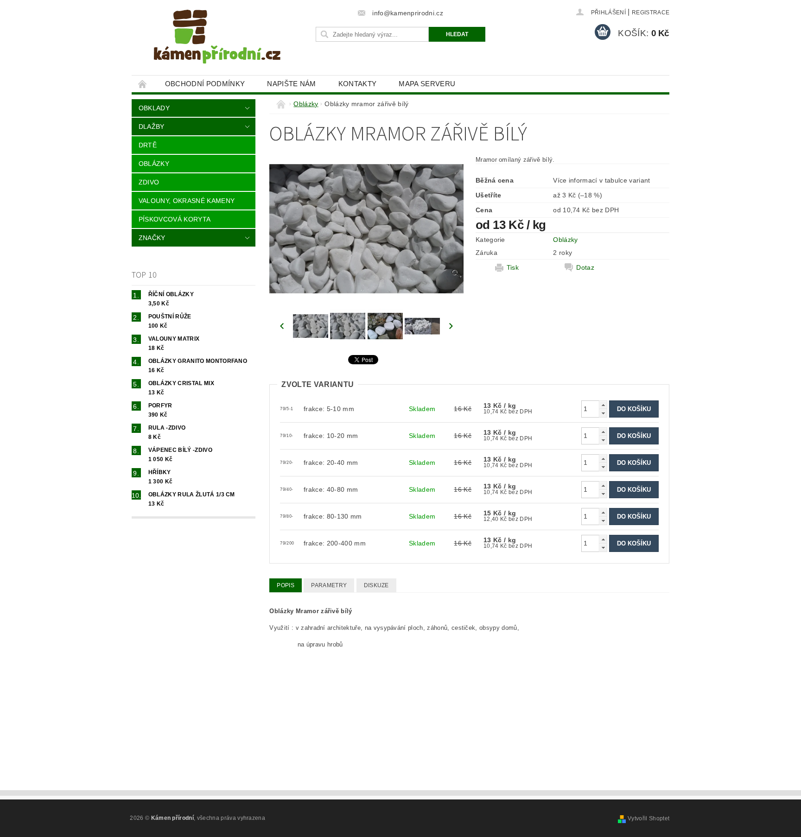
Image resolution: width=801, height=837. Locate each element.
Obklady (154, 108)
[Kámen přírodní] (217, 42)
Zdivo (149, 182)
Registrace (650, 12)
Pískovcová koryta (174, 219)
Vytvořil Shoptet (648, 818)
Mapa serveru (427, 84)
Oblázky (154, 163)
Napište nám (291, 84)
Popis (285, 585)
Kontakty (357, 84)
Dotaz (585, 267)
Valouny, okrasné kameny (187, 200)
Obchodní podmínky (205, 84)
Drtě (148, 145)
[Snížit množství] (603, 413)
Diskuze (376, 585)
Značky (152, 237)
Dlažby (152, 126)
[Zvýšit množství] (603, 404)
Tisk (513, 267)
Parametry (329, 585)
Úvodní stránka (143, 84)
